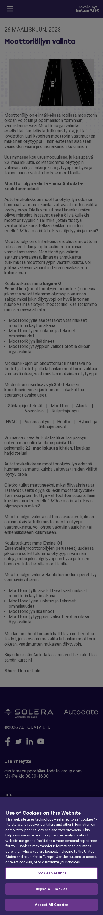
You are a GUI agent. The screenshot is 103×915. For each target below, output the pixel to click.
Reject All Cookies (51, 889)
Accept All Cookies (51, 905)
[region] (51, 856)
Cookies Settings (51, 873)
